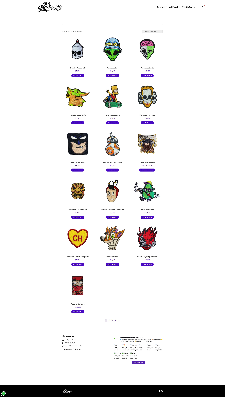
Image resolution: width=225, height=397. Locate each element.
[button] (162, 7)
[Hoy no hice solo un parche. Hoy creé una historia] (159, 347)
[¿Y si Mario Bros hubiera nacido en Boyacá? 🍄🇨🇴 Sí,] (142, 347)
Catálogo (161, 7)
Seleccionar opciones (147, 170)
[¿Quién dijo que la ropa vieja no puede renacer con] (134, 356)
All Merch (173, 7)
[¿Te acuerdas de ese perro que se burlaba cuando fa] (150, 347)
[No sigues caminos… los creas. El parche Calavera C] (117, 347)
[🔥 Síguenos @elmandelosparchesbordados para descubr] (125, 347)
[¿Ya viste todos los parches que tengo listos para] (117, 356)
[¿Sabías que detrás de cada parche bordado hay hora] (125, 356)
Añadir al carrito (77, 75)
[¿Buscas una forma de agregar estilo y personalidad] (134, 347)
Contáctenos (188, 7)
